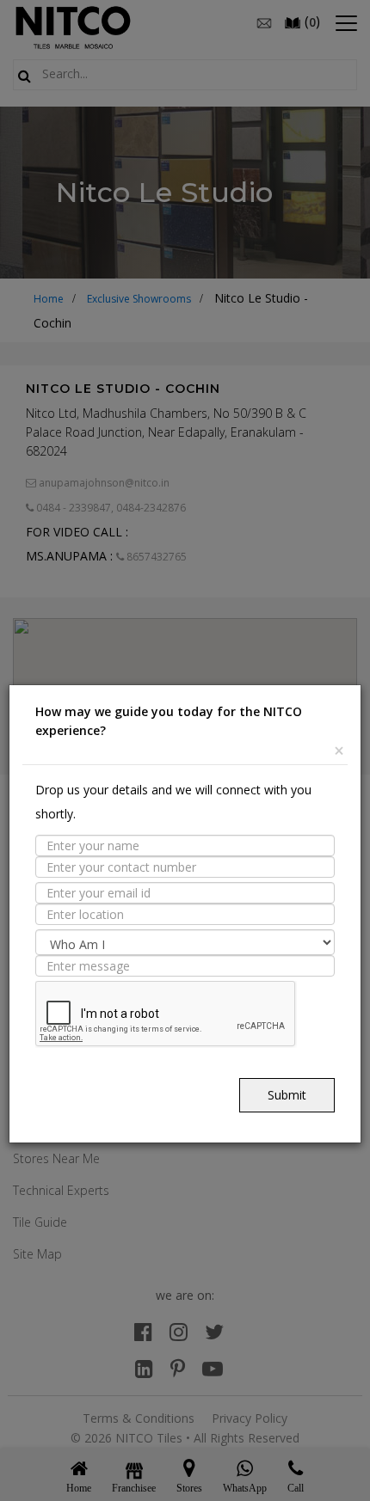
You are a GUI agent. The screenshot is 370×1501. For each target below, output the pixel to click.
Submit (287, 1095)
